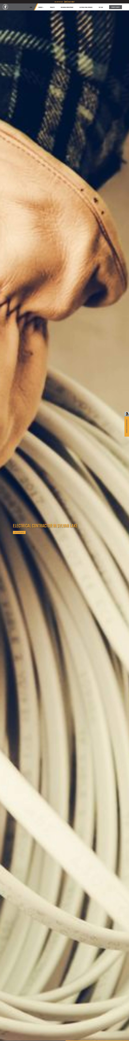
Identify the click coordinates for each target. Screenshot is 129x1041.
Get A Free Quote (19, 532)
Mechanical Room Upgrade (67, 7)
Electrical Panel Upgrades (85, 7)
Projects (52, 7)
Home (31, 7)
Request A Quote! (115, 7)
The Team (101, 7)
